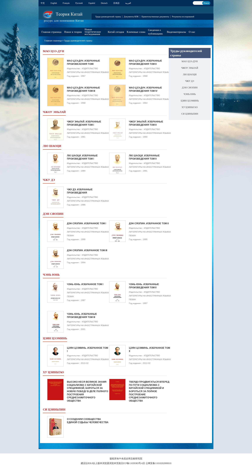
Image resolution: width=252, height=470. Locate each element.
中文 (43, 3)
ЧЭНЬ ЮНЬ (190, 94)
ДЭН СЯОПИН (190, 87)
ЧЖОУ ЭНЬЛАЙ (189, 68)
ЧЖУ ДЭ (189, 81)
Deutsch (104, 3)
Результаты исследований (183, 17)
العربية (128, 3)
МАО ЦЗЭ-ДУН (190, 61)
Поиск (206, 3)
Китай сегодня (116, 31)
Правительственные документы (155, 17)
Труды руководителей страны (108, 17)
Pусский (79, 3)
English (54, 3)
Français (66, 3)
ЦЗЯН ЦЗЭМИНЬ (190, 100)
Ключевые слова (136, 31)
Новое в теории (73, 31)
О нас (192, 31)
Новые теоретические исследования (93, 32)
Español (92, 3)
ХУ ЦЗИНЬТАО (190, 107)
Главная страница (51, 31)
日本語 (116, 3)
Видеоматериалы (176, 31)
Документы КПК (131, 17)
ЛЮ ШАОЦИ (190, 74)
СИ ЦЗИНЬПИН (189, 114)
